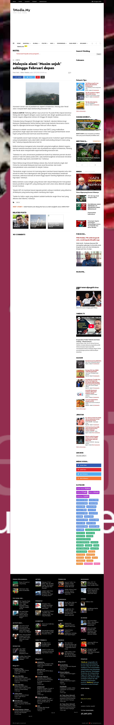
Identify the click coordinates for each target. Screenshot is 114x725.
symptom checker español (88, 706)
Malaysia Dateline (42, 697)
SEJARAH (79, 536)
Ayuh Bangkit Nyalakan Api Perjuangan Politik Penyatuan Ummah (48, 632)
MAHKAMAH (80, 520)
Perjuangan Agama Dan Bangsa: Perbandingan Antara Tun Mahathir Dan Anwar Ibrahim (94, 224)
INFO (93, 558)
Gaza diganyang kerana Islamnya (87, 192)
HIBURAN (89, 533)
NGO (51, 43)
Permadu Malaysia (42, 677)
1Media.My (21, 10)
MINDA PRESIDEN (81, 542)
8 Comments (95, 90)
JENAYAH (92, 520)
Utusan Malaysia (64, 672)
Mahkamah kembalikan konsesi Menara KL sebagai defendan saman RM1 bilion (93, 591)
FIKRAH (79, 564)
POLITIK (44, 43)
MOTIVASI (79, 555)
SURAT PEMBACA (81, 548)
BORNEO (89, 523)
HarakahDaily (64, 665)
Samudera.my (18, 701)
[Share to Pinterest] (38, 77)
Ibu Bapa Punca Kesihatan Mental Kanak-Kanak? (46, 644)
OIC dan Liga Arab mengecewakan (93, 196)
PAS (78, 516)
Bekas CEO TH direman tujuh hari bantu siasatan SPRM (92, 583)
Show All (30, 716)
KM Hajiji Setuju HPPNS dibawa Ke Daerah (45, 671)
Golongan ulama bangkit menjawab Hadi (43, 708)
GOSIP (90, 551)
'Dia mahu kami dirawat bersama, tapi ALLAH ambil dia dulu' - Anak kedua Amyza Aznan (70, 646)
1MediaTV (79, 510)
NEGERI (79, 506)
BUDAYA (79, 558)
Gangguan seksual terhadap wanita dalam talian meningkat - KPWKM (93, 651)
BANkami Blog (19, 669)
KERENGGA (40, 662)
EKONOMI (89, 506)
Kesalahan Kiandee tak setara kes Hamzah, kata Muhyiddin (23, 711)
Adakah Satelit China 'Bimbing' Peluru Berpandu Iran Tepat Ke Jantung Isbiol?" (47, 593)
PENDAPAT (93, 526)
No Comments (96, 433)
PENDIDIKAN (80, 526)
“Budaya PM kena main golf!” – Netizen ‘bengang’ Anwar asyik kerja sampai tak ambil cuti (45, 700)
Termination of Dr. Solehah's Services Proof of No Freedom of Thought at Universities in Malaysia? (45, 680)
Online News (18, 693)
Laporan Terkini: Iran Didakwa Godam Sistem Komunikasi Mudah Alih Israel (70, 584)
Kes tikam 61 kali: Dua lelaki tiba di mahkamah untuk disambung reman (93, 419)
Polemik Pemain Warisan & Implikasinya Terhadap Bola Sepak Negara (71, 632)
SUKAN (90, 510)
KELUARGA (88, 564)
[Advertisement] (57, 29)
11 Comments (95, 364)
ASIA (87, 558)
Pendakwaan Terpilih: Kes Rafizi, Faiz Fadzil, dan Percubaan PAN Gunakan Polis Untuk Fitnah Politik (92, 382)
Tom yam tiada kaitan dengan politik (91, 400)
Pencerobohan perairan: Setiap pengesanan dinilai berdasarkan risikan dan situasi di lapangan (67, 698)
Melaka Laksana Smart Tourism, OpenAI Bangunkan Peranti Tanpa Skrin (70, 592)
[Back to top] (109, 720)
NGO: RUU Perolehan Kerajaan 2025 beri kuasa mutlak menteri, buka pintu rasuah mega (25, 638)
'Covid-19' (27, 1)
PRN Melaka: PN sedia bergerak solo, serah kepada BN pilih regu (87, 239)
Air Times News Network (67, 695)
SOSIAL (87, 545)
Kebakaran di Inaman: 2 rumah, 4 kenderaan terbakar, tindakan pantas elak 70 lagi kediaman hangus (45, 691)
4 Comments (96, 97)
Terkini (20, 1)
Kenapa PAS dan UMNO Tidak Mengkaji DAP (92, 371)
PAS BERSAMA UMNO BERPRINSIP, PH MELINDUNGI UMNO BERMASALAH (94, 206)
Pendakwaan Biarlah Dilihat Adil (92, 609)
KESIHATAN (80, 503)
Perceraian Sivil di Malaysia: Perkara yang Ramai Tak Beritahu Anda (23, 703)
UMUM (88, 536)
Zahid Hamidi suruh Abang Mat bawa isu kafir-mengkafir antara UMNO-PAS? (46, 207)
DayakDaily (63, 686)
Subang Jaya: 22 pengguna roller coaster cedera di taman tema (45, 664)
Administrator (43, 1)
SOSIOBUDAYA (61, 43)
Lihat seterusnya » (81, 111)
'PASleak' (34, 1)
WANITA (93, 548)
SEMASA (87, 516)
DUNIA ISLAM (80, 551)
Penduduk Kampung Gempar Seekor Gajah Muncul (22, 695)
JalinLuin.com (41, 669)
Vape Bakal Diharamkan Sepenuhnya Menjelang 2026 (23, 651)
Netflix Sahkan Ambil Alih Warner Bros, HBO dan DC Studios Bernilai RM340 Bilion (70, 654)
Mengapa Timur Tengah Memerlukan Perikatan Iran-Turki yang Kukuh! (47, 606)
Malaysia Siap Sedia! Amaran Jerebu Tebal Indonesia (22, 671)
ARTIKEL (79, 523)
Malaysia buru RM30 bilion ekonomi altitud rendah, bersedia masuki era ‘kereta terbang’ (23, 679)
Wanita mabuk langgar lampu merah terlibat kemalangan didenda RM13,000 (91, 439)
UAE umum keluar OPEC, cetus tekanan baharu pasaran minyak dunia (92, 623)
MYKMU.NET (41, 687)
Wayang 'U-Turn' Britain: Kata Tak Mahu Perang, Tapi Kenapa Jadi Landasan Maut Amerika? (48, 585)
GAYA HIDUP (72, 43)
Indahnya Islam (89, 602)
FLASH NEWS (80, 489)
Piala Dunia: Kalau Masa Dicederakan (24, 589)
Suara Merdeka (19, 676)
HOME (19, 43)
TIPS (95, 545)
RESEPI (96, 564)
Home (14, 1)
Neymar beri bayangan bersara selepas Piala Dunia (70, 624)
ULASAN (93, 542)
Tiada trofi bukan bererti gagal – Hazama (68, 674)
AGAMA (91, 513)
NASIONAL (26, 43)
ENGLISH (79, 533)
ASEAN (89, 561)
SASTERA (89, 555)
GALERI (79, 545)
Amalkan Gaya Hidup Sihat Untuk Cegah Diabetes (25, 657)
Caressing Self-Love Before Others (92, 643)
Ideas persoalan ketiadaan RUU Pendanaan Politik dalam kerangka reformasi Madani (92, 631)
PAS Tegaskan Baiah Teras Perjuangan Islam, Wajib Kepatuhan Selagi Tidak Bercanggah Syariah (24, 605)
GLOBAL (35, 43)
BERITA (18, 60)
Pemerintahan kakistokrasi (92, 213)
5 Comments (96, 105)
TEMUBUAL (80, 561)
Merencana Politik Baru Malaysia (88, 158)
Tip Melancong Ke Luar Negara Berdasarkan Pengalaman (91, 84)
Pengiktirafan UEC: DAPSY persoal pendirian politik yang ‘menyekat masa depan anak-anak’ (70, 612)
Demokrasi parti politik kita (93, 361)
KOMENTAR (80, 500)
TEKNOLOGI (20, 46)
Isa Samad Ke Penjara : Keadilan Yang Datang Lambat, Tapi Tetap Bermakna (48, 613)
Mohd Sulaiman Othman (22, 709)
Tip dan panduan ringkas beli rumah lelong (92, 93)
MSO (38, 706)
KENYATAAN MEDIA (82, 539)
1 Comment (96, 425)
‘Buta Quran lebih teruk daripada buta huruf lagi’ (68, 667)
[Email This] (42, 77)
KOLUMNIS (83, 43)
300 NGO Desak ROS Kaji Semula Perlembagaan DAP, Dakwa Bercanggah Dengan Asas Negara (25, 629)
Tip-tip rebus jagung (91, 102)
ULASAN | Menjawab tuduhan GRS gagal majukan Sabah (91, 391)
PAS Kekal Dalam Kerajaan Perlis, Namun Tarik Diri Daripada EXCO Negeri (23, 614)
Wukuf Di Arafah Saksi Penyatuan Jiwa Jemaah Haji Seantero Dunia (48, 651)
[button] (92, 43)
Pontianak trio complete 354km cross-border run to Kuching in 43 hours (67, 689)
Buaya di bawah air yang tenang (24, 583)
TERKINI (91, 503)
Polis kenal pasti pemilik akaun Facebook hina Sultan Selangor (92, 428)
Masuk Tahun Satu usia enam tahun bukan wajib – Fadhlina (71, 603)
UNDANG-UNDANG (91, 530)
